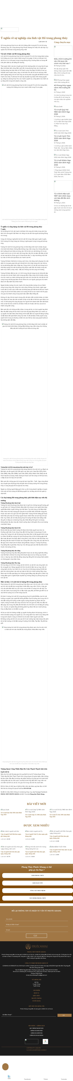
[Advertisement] (36, 13)
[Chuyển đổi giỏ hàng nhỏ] (60, 29)
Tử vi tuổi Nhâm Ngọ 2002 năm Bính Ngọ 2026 (62, 162)
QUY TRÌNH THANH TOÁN (36, 1028)
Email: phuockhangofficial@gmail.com (36, 975)
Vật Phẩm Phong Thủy (37, 898)
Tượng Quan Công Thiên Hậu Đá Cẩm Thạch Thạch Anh (22, 769)
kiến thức (36, 995)
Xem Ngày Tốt (37, 883)
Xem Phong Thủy (37, 875)
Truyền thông (36, 984)
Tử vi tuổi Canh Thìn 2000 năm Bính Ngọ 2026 (62, 138)
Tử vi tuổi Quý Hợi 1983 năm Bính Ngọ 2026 (62, 112)
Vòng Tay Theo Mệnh (37, 890)
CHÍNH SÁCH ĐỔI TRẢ (36, 1033)
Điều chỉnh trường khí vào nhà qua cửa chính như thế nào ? (63, 61)
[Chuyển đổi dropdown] (65, 29)
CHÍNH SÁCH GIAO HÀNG (36, 1035)
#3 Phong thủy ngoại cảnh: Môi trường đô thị (62, 87)
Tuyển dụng (36, 986)
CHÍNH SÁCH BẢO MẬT (36, 1030)
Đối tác (37, 982)
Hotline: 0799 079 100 (36, 973)
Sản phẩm (36, 990)
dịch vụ (36, 993)
